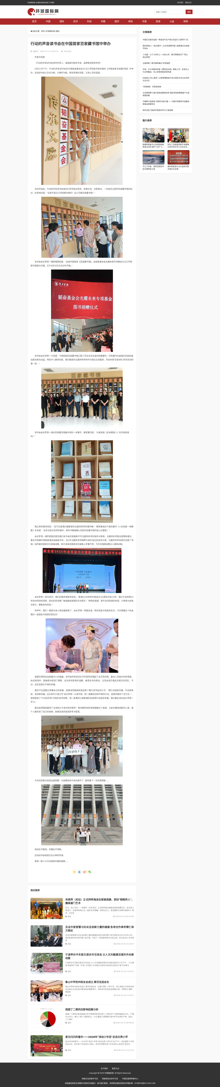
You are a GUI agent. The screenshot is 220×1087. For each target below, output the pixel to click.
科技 (89, 21)
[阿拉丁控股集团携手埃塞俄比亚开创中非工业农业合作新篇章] (178, 135)
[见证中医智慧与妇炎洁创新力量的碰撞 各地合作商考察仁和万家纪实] (47, 936)
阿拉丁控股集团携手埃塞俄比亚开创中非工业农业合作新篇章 (178, 145)
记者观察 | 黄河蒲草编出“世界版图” (166, 63)
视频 (185, 21)
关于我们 (180, 3)
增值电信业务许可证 (110, 1078)
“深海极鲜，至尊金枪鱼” (166, 86)
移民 (130, 21)
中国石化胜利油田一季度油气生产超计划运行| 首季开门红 (166, 39)
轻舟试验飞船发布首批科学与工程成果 (166, 110)
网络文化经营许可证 (90, 1078)
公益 (172, 21)
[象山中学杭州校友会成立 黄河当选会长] (47, 991)
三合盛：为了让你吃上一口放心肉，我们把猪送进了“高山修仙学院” (165, 55)
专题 (144, 21)
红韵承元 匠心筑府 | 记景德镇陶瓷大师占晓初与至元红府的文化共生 (166, 79)
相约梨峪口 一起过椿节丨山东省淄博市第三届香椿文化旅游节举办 (166, 47)
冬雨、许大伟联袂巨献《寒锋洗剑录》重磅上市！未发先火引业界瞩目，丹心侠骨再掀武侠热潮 (166, 70)
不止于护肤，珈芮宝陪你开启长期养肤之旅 (153, 167)
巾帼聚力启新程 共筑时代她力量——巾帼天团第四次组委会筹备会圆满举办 (166, 102)
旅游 (158, 21)
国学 (117, 21)
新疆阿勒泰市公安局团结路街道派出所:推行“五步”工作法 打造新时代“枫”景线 (153, 145)
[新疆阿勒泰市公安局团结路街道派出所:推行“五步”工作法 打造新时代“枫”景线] (153, 135)
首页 (34, 21)
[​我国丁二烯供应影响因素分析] (47, 1018)
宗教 (103, 21)
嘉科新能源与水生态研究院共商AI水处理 (178, 167)
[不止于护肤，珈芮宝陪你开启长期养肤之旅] (153, 157)
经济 (75, 21)
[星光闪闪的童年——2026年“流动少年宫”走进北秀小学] (47, 1045)
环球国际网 (50, 31)
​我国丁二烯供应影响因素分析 (81, 1009)
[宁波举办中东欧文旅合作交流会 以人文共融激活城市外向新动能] (47, 963)
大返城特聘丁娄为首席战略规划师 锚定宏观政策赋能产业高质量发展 (166, 94)
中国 (48, 21)
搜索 (189, 12)
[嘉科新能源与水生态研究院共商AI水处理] (178, 157)
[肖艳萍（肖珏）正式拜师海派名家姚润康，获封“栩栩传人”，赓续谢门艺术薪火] (47, 908)
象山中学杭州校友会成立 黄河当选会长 (87, 982)
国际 (62, 21)
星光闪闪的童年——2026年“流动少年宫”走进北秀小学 (96, 1036)
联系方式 (188, 3)
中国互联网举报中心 (130, 1078)
